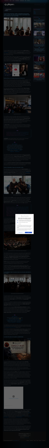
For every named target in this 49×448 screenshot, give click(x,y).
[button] (24, 224)
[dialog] (24, 224)
